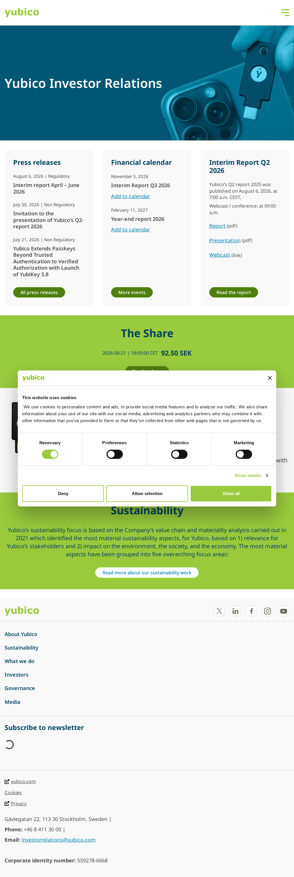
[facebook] (251, 611)
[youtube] (283, 611)
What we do (19, 661)
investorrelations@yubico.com (59, 839)
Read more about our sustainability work (147, 572)
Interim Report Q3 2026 (140, 185)
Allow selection (147, 493)
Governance (20, 688)
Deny (63, 493)
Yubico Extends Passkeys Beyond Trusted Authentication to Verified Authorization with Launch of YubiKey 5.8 (46, 261)
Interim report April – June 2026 (46, 188)
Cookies (13, 792)
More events (132, 292)
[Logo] (22, 13)
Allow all (231, 493)
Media (12, 701)
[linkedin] (235, 611)
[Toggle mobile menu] (285, 12)
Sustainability (21, 647)
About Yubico (21, 634)
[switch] (115, 454)
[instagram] (267, 611)
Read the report (233, 292)
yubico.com (23, 781)
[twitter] (219, 611)
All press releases (39, 292)
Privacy (18, 803)
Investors (16, 674)
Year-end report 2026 (137, 219)
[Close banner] (270, 378)
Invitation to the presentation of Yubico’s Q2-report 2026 (48, 220)
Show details (248, 475)
